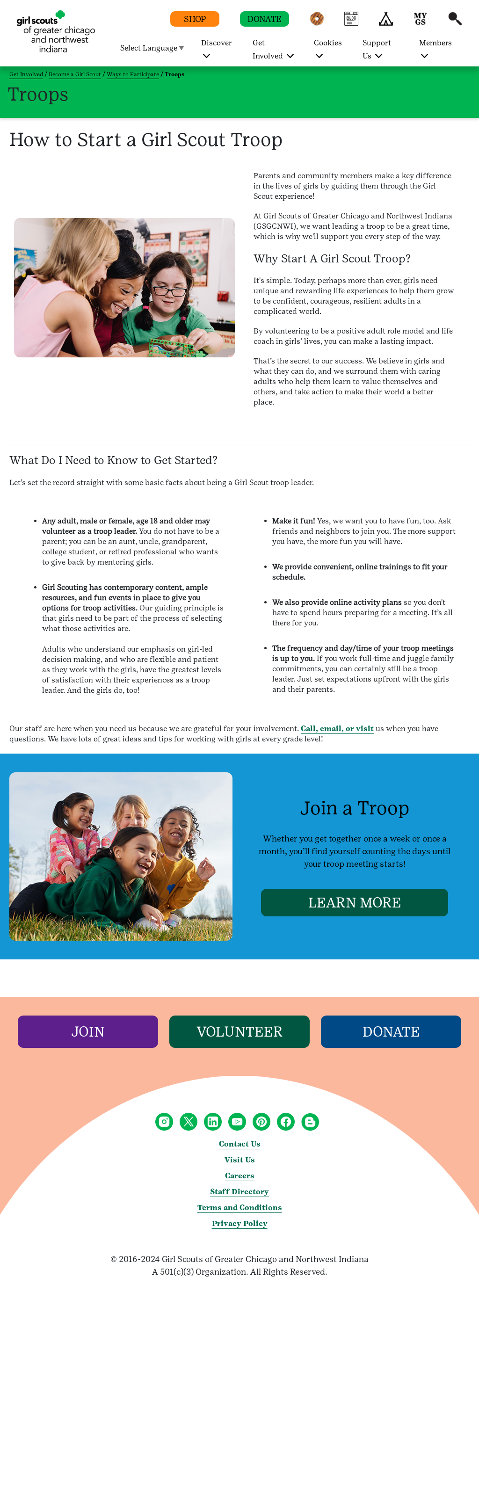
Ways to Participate (133, 74)
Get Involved (26, 74)
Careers (239, 1175)
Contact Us (240, 1143)
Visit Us (240, 1159)
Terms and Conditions (239, 1207)
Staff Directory (239, 1191)
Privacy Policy (240, 1223)
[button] (317, 23)
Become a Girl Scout (75, 74)
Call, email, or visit (337, 728)
